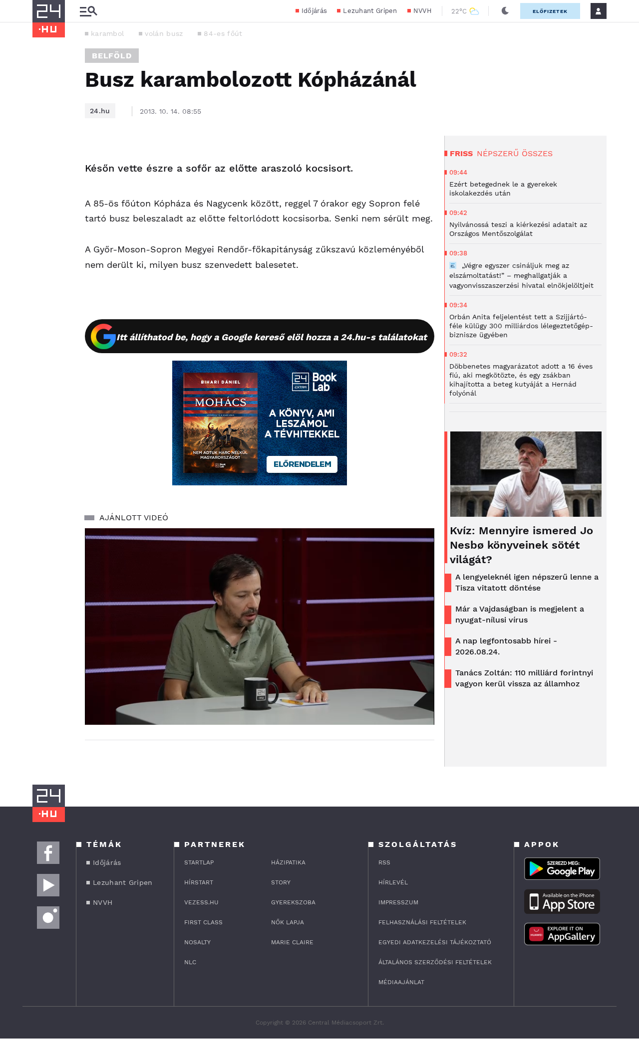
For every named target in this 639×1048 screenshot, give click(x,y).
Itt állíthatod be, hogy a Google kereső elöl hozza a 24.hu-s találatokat (271, 337)
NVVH (422, 10)
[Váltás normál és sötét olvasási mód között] (505, 11)
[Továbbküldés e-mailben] (43, 189)
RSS (384, 862)
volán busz (164, 33)
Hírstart (198, 882)
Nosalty (197, 942)
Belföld (112, 55)
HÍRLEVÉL (393, 882)
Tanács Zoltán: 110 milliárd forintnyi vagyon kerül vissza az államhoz (524, 678)
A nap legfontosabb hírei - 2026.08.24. (506, 646)
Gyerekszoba (293, 902)
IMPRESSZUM (398, 902)
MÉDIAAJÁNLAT (401, 982)
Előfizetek (550, 11)
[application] (259, 626)
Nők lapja (287, 922)
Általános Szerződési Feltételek (435, 962)
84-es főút (223, 33)
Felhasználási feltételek (422, 922)
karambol (107, 33)
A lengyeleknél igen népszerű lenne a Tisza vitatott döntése (527, 582)
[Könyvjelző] (43, 218)
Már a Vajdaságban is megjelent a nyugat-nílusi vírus (519, 614)
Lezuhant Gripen (370, 10)
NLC (190, 962)
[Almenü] (88, 11)
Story (281, 882)
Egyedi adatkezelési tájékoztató (434, 942)
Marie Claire (292, 942)
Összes (537, 153)
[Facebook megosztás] (43, 162)
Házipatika (288, 862)
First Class (203, 922)
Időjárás (314, 10)
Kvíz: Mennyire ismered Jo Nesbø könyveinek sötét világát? (521, 545)
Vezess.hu (201, 902)
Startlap (199, 862)
